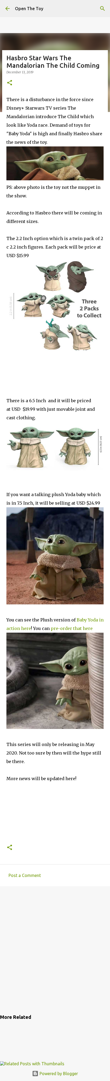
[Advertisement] (55, 949)
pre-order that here (72, 628)
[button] (9, 83)
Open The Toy (29, 8)
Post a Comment (25, 875)
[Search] (102, 8)
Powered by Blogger (58, 1073)
